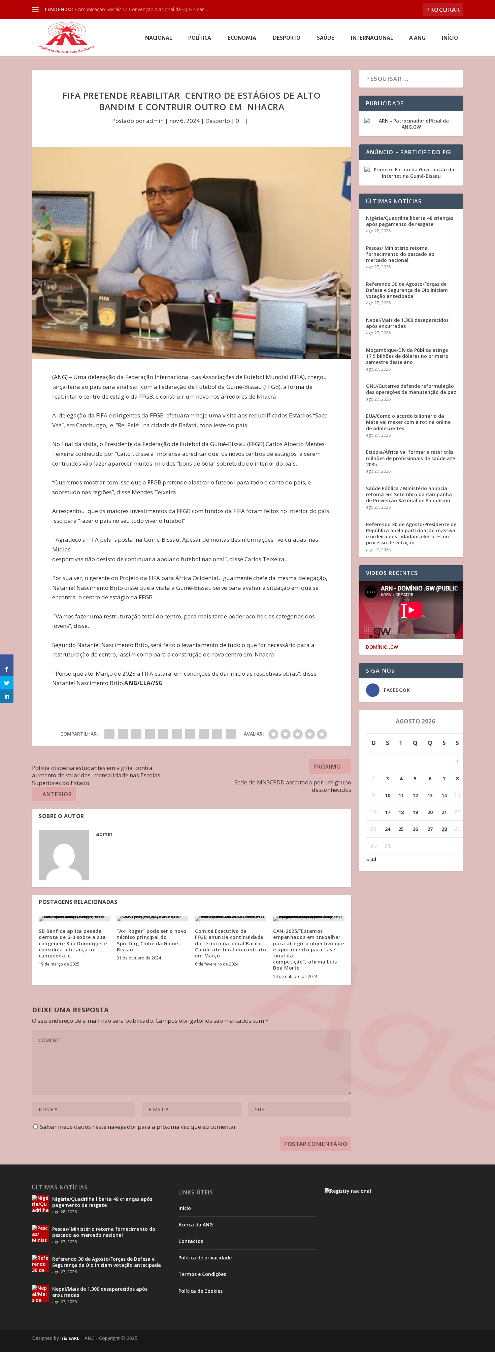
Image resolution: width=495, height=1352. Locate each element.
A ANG (417, 38)
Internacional (372, 38)
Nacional (158, 38)
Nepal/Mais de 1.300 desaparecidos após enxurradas (407, 323)
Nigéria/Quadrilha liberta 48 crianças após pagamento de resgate (409, 221)
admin (155, 121)
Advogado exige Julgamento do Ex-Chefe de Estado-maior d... (142, 9)
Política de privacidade (205, 1257)
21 (444, 812)
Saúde (325, 38)
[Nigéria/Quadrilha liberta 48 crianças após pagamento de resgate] (40, 1203)
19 (415, 812)
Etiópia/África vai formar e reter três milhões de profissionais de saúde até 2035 (410, 458)
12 (415, 795)
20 (430, 812)
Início (450, 38)
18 (401, 812)
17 (387, 812)
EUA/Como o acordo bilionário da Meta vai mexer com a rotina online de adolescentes (408, 422)
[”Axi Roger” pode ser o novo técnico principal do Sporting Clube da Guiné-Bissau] (152, 918)
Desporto (286, 38)
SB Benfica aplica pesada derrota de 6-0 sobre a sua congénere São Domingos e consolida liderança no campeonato (73, 943)
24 (387, 829)
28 (444, 829)
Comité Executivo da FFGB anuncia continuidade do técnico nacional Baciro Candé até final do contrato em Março (230, 943)
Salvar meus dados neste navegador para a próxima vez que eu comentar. (138, 1126)
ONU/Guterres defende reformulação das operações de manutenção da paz (411, 389)
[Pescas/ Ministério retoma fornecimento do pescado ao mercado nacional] (40, 1233)
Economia (242, 38)
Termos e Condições (202, 1274)
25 (401, 829)
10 (387, 795)
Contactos (190, 1241)
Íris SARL (69, 1338)
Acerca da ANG (195, 1224)
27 (430, 829)
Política (199, 38)
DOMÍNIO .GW (382, 647)
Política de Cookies (200, 1291)
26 (415, 829)
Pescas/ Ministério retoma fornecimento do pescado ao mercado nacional (400, 254)
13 (430, 795)
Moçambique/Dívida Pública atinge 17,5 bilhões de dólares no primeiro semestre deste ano (407, 356)
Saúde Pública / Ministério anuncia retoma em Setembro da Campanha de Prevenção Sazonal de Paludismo (409, 494)
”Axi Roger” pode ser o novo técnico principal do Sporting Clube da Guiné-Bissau (152, 940)
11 (401, 795)
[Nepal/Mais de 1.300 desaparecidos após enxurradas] (40, 1293)
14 (444, 795)
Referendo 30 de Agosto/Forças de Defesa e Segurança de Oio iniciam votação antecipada (407, 290)
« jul (371, 859)
